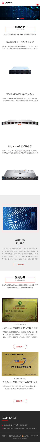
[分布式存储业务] (20, 13)
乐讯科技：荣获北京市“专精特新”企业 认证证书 (20, 382)
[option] (20, 13)
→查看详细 (20, 264)
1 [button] (18, 18)
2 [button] (22, 18)
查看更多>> (20, 347)
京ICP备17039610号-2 (21, 438)
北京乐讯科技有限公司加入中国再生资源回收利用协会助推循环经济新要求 (20, 328)
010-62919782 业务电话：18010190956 (15, 425)
